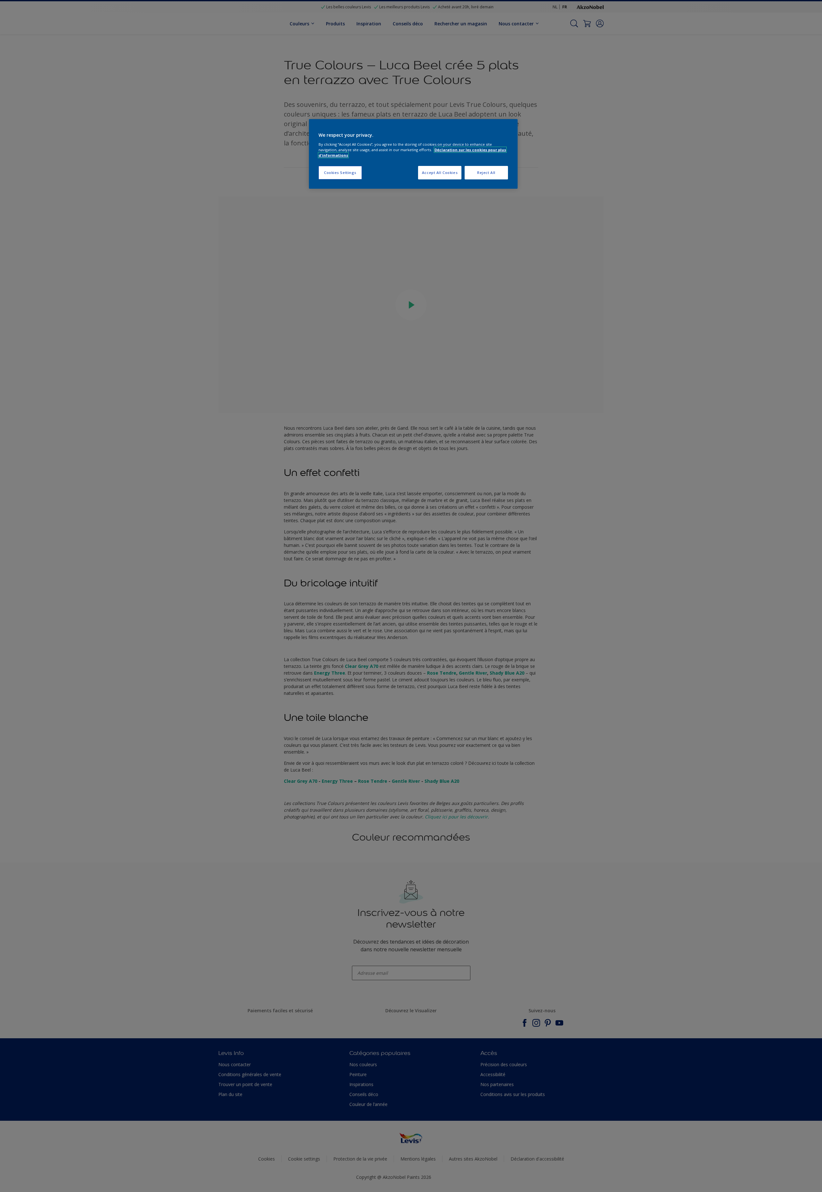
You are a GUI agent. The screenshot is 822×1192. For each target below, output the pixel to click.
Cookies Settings (340, 172)
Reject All (486, 172)
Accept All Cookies (440, 172)
